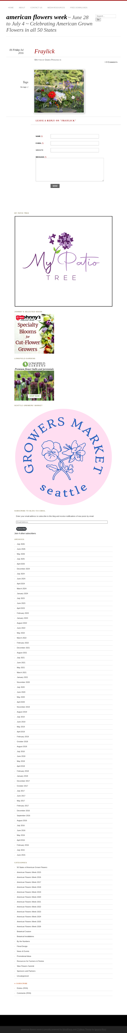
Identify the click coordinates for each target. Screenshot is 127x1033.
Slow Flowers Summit (25, 966)
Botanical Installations (25, 936)
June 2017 (21, 796)
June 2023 (21, 603)
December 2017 (23, 781)
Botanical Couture (24, 931)
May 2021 (21, 667)
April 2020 (21, 702)
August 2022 (22, 623)
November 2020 (23, 682)
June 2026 (21, 549)
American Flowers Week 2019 (29, 892)
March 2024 (21, 589)
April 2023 (21, 608)
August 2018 (22, 746)
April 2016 (21, 840)
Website (39, 150)
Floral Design (22, 946)
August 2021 (22, 653)
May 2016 (21, 835)
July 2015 (21, 850)
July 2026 (21, 544)
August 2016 (22, 820)
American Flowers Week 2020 (29, 897)
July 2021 (21, 658)
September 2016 (23, 816)
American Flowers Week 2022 (29, 907)
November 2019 (23, 707)
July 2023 (21, 598)
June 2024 (21, 579)
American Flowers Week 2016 (29, 877)
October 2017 (22, 786)
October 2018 (22, 742)
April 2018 (21, 766)
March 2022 (21, 638)
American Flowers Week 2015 (29, 872)
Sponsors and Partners (26, 971)
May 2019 (21, 727)
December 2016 (23, 811)
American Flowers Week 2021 (29, 902)
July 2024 (21, 574)
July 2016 (21, 825)
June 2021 (21, 663)
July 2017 (21, 791)
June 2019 (21, 722)
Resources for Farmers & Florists (30, 961)
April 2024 (21, 584)
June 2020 (21, 692)
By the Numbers (23, 941)
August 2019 (22, 712)
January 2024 (22, 593)
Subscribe (21, 529)
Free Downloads (78, 8)
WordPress (67, 1029)
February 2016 (23, 845)
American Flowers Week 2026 (29, 926)
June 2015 (21, 855)
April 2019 (21, 732)
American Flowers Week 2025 (29, 922)
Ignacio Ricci (100, 1029)
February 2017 (23, 806)
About (22, 8)
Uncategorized (23, 976)
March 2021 (21, 672)
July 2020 (21, 687)
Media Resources (56, 8)
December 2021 (23, 648)
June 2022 (21, 628)
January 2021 (22, 677)
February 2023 (23, 613)
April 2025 (21, 564)
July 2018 (21, 751)
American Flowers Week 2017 (29, 882)
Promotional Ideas (24, 956)
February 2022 (23, 643)
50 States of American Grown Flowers (32, 867)
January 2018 (22, 776)
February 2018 (23, 771)
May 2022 (21, 633)
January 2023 (22, 618)
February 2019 (23, 737)
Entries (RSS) (22, 988)
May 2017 (21, 801)
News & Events (23, 951)
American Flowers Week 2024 (29, 917)
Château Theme (84, 1029)
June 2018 (21, 756)
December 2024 (23, 569)
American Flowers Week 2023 (29, 912)
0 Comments (111, 62)
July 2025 (21, 559)
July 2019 (21, 717)
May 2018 (21, 761)
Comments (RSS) (24, 993)
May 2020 (21, 697)
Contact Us (36, 8)
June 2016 (21, 830)
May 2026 (21, 554)
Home (11, 8)
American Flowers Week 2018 (29, 887)
